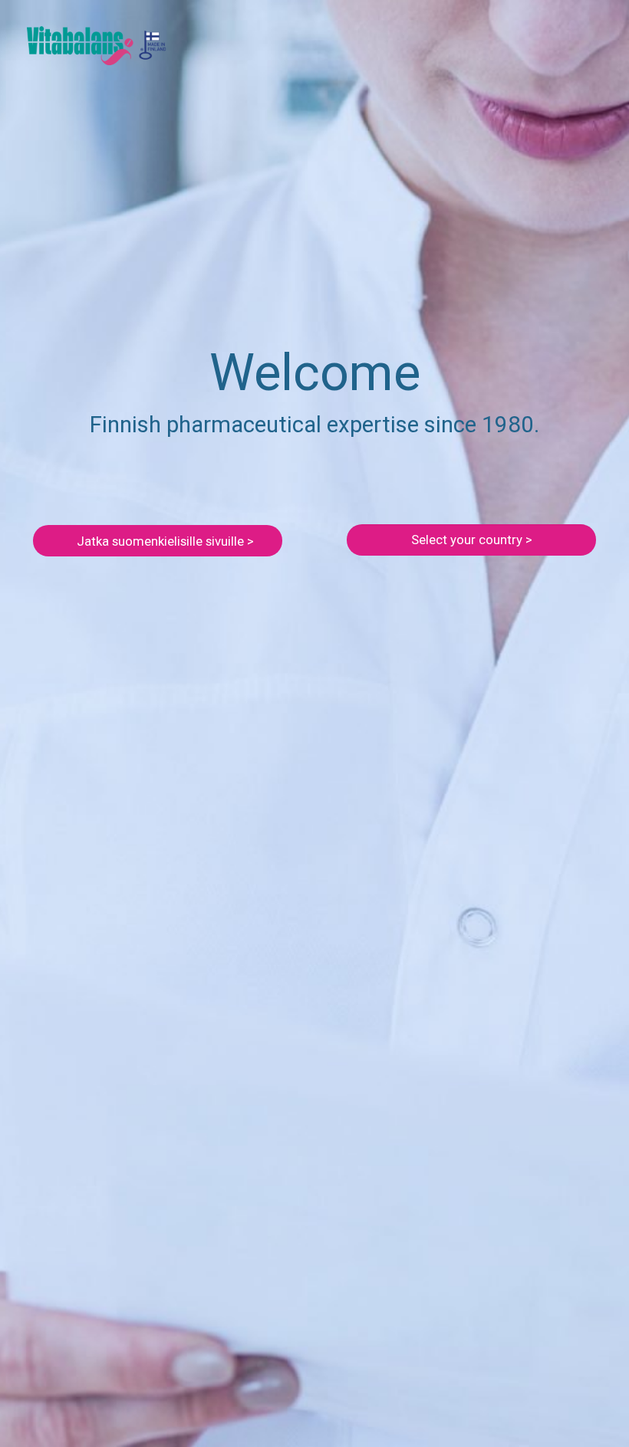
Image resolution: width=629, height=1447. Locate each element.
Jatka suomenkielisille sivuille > (165, 541)
